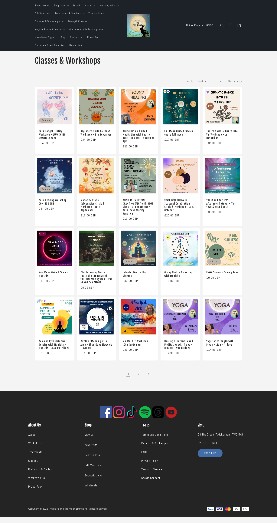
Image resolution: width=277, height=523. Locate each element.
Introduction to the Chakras (134, 274)
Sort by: (190, 81)
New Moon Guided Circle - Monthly (54, 274)
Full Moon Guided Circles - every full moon (179, 133)
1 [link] (128, 374)
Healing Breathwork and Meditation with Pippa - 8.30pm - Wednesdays (178, 345)
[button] (61, 5)
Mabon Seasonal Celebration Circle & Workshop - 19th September (92, 205)
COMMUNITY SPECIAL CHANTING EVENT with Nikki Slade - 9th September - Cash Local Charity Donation (137, 207)
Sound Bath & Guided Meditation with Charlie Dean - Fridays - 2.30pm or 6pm (138, 136)
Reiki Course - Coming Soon (222, 272)
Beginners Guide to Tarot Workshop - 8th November (96, 133)
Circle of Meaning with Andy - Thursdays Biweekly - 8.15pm (96, 345)
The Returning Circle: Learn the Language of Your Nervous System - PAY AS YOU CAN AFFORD (96, 277)
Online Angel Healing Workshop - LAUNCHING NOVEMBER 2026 (52, 135)
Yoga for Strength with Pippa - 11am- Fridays (220, 343)
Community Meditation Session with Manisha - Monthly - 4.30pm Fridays (54, 345)
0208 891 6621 (207, 443)
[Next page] (149, 374)
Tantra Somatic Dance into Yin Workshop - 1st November (222, 135)
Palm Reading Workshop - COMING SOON (54, 202)
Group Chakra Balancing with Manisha (178, 274)
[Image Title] (106, 412)
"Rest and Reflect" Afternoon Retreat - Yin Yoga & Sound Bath (220, 203)
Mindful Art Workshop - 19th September (136, 343)
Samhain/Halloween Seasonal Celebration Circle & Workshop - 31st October (179, 205)
